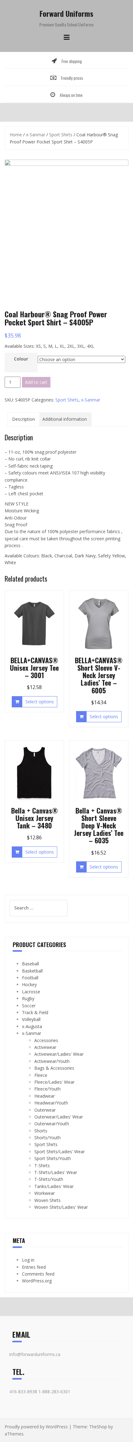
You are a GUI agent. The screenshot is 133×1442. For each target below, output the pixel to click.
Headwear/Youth (51, 1103)
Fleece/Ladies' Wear (54, 1082)
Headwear (44, 1096)
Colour (21, 359)
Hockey (29, 984)
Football (30, 978)
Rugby (28, 998)
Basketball (32, 971)
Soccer (29, 1006)
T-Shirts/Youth (48, 1179)
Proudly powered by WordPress (36, 1427)
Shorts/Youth (47, 1137)
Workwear (44, 1193)
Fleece (40, 1075)
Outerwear (45, 1110)
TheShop (98, 1427)
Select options (39, 702)
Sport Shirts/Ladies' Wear (59, 1151)
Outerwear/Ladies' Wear (58, 1117)
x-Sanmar (35, 135)
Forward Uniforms (66, 13)
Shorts (40, 1131)
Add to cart (36, 382)
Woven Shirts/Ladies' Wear (61, 1207)
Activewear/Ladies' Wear (59, 1054)
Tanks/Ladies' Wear (54, 1186)
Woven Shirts (47, 1200)
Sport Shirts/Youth (52, 1158)
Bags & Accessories (54, 1068)
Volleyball (31, 1019)
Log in (28, 1260)
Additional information (64, 419)
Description (23, 419)
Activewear (45, 1047)
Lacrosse (31, 992)
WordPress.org (37, 1281)
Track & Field (35, 1012)
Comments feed (38, 1274)
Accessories (46, 1040)
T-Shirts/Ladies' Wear (55, 1172)
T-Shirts (42, 1165)
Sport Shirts (60, 135)
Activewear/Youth (52, 1061)
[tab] (23, 419)
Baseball (30, 964)
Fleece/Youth (47, 1089)
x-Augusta (32, 1026)
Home (16, 135)
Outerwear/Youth (51, 1124)
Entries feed (34, 1267)
